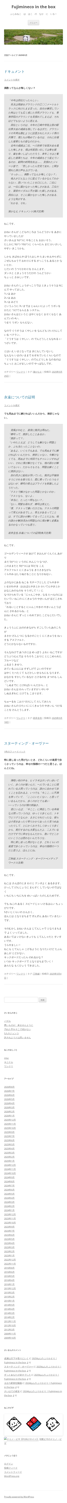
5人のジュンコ (11, 1033)
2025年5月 (9, 1144)
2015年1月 (9, 1300)
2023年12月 (10, 1214)
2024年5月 (9, 1193)
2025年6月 (9, 1140)
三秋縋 (36, 973)
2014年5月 (9, 1304)
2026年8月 (9, 1086)
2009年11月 (10, 1333)
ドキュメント (14, 71)
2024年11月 (10, 1169)
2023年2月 (9, 1251)
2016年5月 (9, 1276)
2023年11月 (10, 1218)
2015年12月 (10, 1288)
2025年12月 (10, 1119)
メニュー (33, 22)
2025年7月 (9, 1136)
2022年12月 (10, 1259)
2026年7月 (9, 1090)
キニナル (8, 1062)
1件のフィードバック (14, 751)
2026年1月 (9, 1115)
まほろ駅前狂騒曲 (13, 1383)
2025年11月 (10, 1123)
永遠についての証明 (19, 397)
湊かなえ (37, 371)
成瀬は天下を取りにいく (16, 1358)
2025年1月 (9, 1160)
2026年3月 (9, 1107)
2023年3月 (9, 1247)
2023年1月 (9, 1255)
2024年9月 (9, 1177)
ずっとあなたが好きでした (17, 1374)
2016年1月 (9, 1284)
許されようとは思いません (17, 1037)
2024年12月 (10, 1165)
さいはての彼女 (12, 1391)
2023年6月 (9, 1234)
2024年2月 (9, 1206)
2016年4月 (9, 1280)
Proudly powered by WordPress (19, 1496)
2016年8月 (9, 1267)
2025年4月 (9, 1148)
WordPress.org (11, 1476)
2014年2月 (9, 1317)
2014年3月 (9, 1313)
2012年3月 (9, 1329)
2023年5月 (9, 1239)
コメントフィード (13, 1472)
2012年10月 (10, 1325)
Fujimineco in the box (33, 6)
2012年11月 (10, 1321)
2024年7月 (9, 1185)
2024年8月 (9, 1181)
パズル (7, 1021)
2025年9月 (9, 1132)
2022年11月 (10, 1263)
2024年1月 (9, 1210)
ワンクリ (20, 371)
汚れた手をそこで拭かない (17, 1029)
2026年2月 (9, 1111)
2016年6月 (9, 1271)
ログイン (8, 1463)
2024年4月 (9, 1197)
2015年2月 (9, 1296)
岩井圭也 (37, 718)
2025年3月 (9, 1152)
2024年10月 (10, 1173)
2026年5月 (9, 1099)
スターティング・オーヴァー (26, 743)
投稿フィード (11, 1467)
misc (6, 1058)
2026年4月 (9, 1103)
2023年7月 (9, 1230)
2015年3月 (9, 1292)
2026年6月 (9, 1095)
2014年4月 (9, 1309)
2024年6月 (9, 1189)
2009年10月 (10, 1337)
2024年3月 (9, 1202)
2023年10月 (10, 1222)
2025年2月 (9, 1156)
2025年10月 (10, 1128)
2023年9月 (9, 1226)
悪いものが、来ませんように (18, 1025)
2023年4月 (9, 1243)
